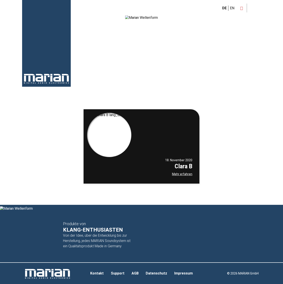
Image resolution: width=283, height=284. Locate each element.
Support (117, 273)
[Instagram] (241, 8)
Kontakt (97, 273)
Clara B (183, 166)
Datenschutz (156, 273)
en (232, 8)
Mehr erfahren (182, 174)
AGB (135, 273)
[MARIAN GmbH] (46, 79)
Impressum (183, 273)
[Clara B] (109, 135)
